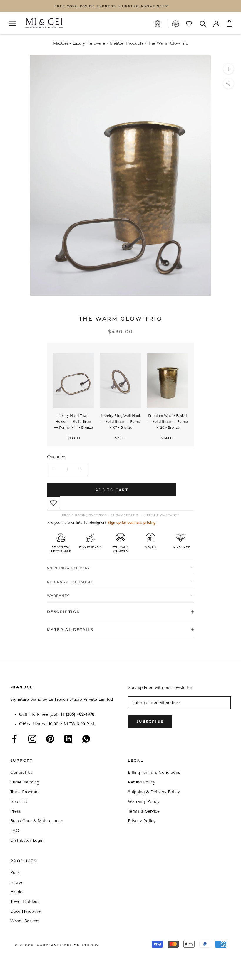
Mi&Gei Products (126, 43)
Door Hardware (25, 911)
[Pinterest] (50, 739)
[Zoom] (228, 69)
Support (176, 23)
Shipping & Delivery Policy (154, 791)
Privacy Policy (141, 820)
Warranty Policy (143, 801)
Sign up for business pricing (131, 522)
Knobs (16, 882)
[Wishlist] (189, 23)
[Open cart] (229, 23)
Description (63, 611)
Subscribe (150, 721)
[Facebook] (14, 739)
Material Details (70, 629)
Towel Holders (24, 901)
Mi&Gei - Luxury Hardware (79, 43)
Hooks (17, 891)
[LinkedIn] (68, 739)
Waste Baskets (25, 921)
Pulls (15, 872)
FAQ (14, 830)
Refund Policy (141, 782)
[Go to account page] (216, 23)
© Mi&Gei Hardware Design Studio (56, 945)
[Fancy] (86, 739)
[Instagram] (32, 739)
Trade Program (160, 23)
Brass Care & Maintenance (36, 820)
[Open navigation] (12, 23)
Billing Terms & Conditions (154, 772)
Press (15, 811)
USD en (24, 955)
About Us (19, 801)
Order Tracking (24, 782)
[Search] (203, 23)
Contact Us (21, 772)
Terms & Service (144, 811)
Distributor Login (26, 840)
